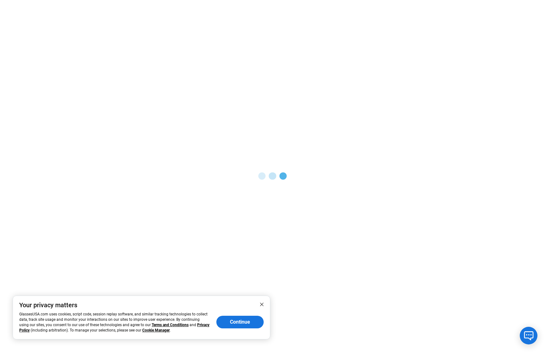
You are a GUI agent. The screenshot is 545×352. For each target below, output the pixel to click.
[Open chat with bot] (528, 335)
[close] (262, 304)
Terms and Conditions (170, 325)
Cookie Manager (156, 330)
